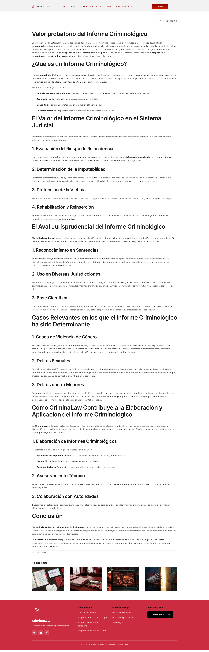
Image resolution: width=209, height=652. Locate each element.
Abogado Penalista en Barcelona (88, 624)
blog (44, 552)
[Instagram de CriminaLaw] (34, 632)
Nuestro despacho (86, 612)
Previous (163, 21)
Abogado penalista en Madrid (92, 631)
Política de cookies (121, 612)
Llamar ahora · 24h (160, 614)
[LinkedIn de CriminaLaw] (40, 632)
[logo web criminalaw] (41, 6)
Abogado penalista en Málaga (92, 617)
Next (172, 21)
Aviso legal (117, 622)
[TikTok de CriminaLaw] (47, 632)
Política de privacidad (123, 617)
